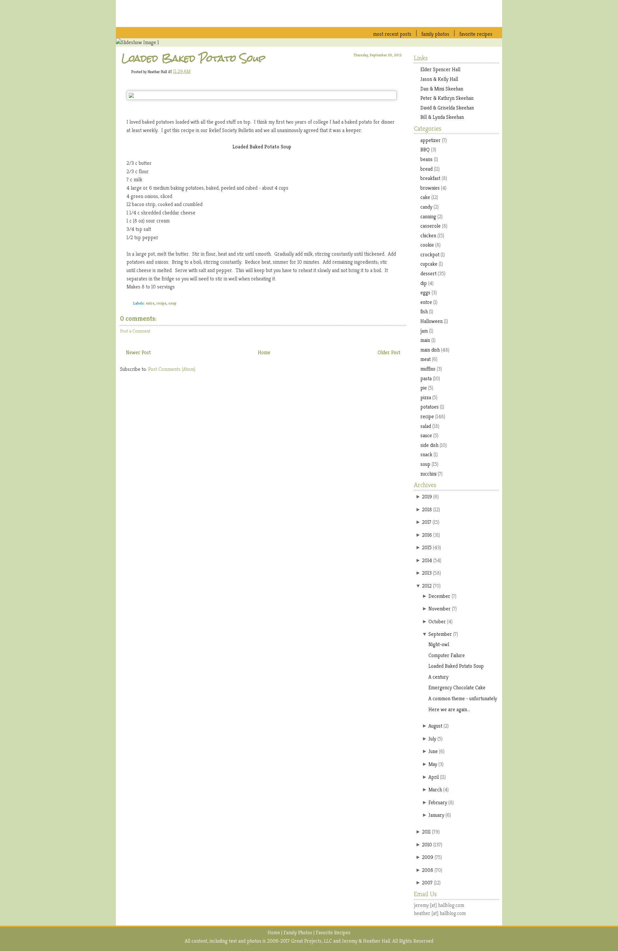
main (425, 340)
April (433, 777)
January (436, 815)
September (440, 634)
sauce (426, 435)
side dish (429, 445)
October (437, 621)
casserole (430, 225)
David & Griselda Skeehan (447, 107)
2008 (427, 870)
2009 (427, 857)
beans (426, 159)
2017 (426, 522)
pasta (426, 378)
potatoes (429, 406)
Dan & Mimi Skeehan (441, 88)
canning (428, 216)
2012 (427, 585)
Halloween (431, 321)
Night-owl (438, 644)
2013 (427, 573)
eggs (425, 292)
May (432, 764)
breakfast (430, 178)
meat (425, 359)
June (433, 751)
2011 (426, 831)
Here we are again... (449, 709)
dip (423, 283)
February (437, 802)
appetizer (430, 140)
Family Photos (435, 34)
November (439, 608)
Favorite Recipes (475, 34)
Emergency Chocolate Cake (456, 687)
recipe (161, 303)
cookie (427, 244)
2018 (427, 509)
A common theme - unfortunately (462, 698)
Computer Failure (446, 655)
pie (423, 387)
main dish (430, 349)
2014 (427, 560)
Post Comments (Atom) (171, 369)
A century (438, 676)
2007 (427, 882)
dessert (428, 273)
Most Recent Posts (392, 34)
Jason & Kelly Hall (439, 79)
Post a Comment (135, 331)
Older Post (389, 352)
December (439, 596)
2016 (427, 535)
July (432, 738)
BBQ (425, 149)
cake (425, 197)
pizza (425, 397)
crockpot (429, 254)
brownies (430, 187)
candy (426, 206)
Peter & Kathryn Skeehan (446, 98)
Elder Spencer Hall (440, 69)
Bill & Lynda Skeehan (442, 117)
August (435, 725)
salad (425, 426)
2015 (427, 547)
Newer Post (138, 352)
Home (264, 352)
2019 (427, 496)
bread (426, 168)
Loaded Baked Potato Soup (194, 58)
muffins (427, 368)
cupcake (428, 263)
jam (424, 330)
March (435, 789)
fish (424, 311)
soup (172, 303)
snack (426, 454)
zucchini (428, 473)
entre (150, 303)
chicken (428, 235)
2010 (427, 844)
